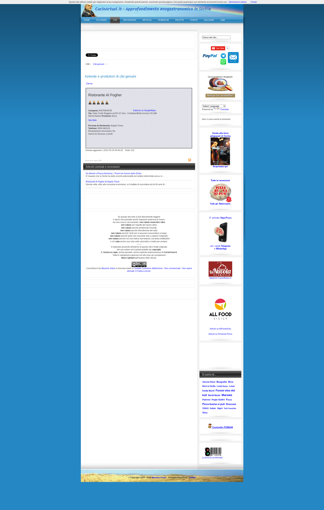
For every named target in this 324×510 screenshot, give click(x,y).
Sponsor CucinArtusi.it (220, 278)
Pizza (229, 399)
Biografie (222, 381)
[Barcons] (214, 451)
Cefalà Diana (222, 386)
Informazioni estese (238, 2)
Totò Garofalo (230, 408)
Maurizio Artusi (108, 268)
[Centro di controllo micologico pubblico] (210, 427)
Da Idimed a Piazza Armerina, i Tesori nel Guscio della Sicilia (113, 173)
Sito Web (92, 120)
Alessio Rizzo (208, 382)
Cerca (89, 83)
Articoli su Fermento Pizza (220, 334)
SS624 (205, 408)
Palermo (206, 400)
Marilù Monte (214, 395)
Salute (213, 408)
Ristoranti (231, 404)
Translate (224, 109)
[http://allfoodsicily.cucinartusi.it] (220, 309)
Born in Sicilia (208, 386)
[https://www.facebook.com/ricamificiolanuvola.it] (220, 269)
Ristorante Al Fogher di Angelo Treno (102, 182)
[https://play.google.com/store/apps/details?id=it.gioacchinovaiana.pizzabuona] (220, 232)
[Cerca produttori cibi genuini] (220, 90)
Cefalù (232, 386)
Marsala (227, 395)
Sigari (220, 408)
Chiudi (254, 2)
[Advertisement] (139, 41)
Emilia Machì (208, 391)
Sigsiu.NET (98, 160)
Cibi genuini (98, 64)
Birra (230, 382)
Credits (192, 477)
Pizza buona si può (213, 404)
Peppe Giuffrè (218, 400)
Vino (205, 412)
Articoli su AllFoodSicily (220, 329)
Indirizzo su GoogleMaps (144, 110)
